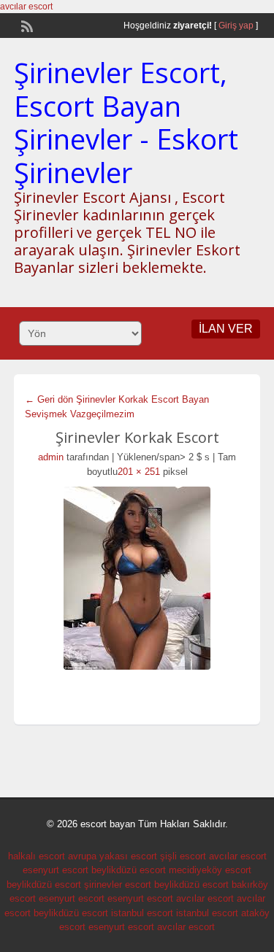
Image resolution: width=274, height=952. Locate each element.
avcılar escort (26, 6)
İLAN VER (226, 328)
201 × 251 (139, 471)
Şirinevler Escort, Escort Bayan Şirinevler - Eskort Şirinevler (126, 122)
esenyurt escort (55, 869)
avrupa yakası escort (112, 856)
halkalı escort (36, 856)
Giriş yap (236, 25)
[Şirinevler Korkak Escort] (137, 578)
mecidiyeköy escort (210, 869)
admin (51, 457)
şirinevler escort (117, 884)
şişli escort (183, 856)
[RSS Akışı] (25, 25)
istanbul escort (142, 913)
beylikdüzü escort (128, 869)
